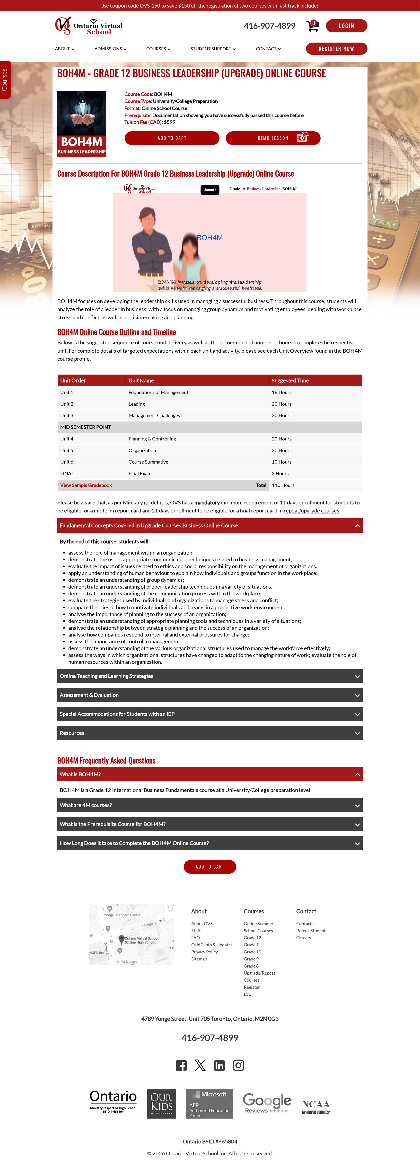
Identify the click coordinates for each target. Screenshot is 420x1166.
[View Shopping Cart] (312, 26)
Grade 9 (251, 958)
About (62, 48)
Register (252, 987)
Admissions (108, 48)
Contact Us (306, 923)
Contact (266, 48)
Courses (156, 48)
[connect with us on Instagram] (238, 1065)
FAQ (195, 937)
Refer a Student (311, 930)
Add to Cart (172, 138)
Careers (303, 937)
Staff (196, 930)
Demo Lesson (273, 138)
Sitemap (199, 958)
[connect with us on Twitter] (200, 1065)
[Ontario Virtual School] (88, 26)
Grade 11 (252, 944)
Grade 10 (252, 951)
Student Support (211, 48)
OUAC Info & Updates (212, 944)
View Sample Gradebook (86, 485)
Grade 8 (251, 966)
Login (347, 25)
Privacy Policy (204, 951)
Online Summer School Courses (258, 927)
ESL (247, 994)
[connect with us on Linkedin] (219, 1065)
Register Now (337, 48)
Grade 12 (252, 937)
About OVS (202, 923)
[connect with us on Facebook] (181, 1065)
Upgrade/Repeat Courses (259, 976)
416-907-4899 (270, 26)
